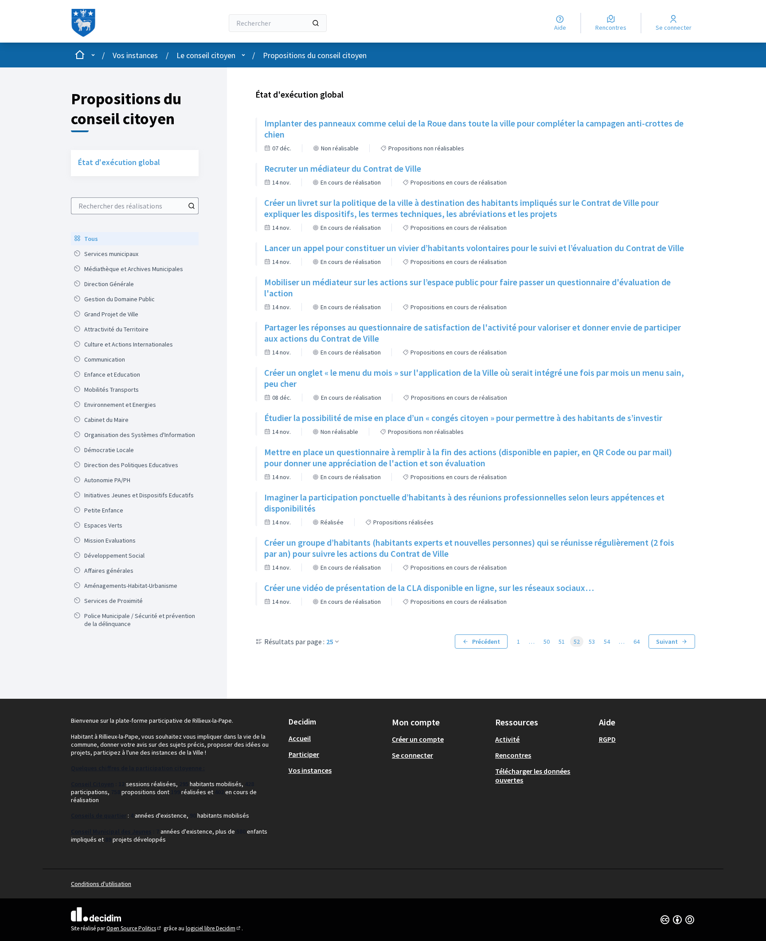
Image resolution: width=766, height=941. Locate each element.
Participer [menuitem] (304, 754)
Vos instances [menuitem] (310, 770)
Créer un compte (418, 739)
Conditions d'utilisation (101, 884)
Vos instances (135, 55)
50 (546, 642)
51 (562, 642)
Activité (507, 739)
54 (607, 642)
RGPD (607, 739)
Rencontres (513, 755)
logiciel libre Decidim (214, 928)
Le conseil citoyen (205, 55)
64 (636, 642)
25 (329, 641)
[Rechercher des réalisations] (191, 206)
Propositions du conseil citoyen (315, 55)
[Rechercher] (316, 23)
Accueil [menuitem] (300, 738)
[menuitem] (135, 238)
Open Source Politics (134, 928)
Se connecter (412, 755)
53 (592, 642)
